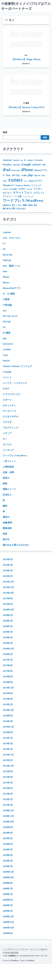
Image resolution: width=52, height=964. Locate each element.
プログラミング (10, 427)
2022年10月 (8, 593)
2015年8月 (8, 699)
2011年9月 (8, 771)
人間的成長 (8, 467)
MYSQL (16, 175)
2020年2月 (8, 621)
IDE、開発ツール (11, 266)
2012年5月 (8, 760)
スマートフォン (22, 192)
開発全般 (7, 528)
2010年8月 (8, 833)
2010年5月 (8, 849)
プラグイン (7, 196)
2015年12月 (8, 688)
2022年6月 (8, 604)
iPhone (27, 169)
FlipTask (16, 165)
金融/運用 (7, 522)
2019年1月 (8, 643)
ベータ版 (17, 196)
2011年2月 (8, 799)
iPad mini (16, 170)
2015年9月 (8, 693)
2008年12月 (8, 916)
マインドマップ (28, 196)
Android (7, 160)
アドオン (38, 189)
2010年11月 (8, 816)
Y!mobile (7, 372)
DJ (25, 160)
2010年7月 (8, 838)
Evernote (38, 160)
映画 (5, 483)
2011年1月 (8, 805)
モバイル (7, 444)
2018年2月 (8, 654)
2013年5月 (8, 743)
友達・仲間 (8, 472)
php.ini (37, 175)
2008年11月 (8, 922)
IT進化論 (7, 305)
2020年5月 (8, 615)
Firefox (7, 164)
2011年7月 (8, 782)
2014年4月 (8, 721)
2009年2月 (8, 911)
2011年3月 (8, 794)
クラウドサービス (12, 394)
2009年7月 (8, 888)
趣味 (5, 506)
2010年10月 (8, 821)
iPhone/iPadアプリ (12, 288)
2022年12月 (8, 581)
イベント (7, 377)
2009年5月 (8, 894)
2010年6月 (8, 844)
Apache (16, 160)
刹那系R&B (7, 205)
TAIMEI (15, 180)
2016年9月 (8, 676)
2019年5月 (8, 637)
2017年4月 (8, 671)
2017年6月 (8, 665)
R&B (43, 175)
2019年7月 (8, 632)
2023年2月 (8, 570)
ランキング (8, 450)
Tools (5, 355)
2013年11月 (8, 727)
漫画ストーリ (9, 489)
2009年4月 (8, 900)
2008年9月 (8, 933)
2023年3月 (8, 565)
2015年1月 (8, 704)
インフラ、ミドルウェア (15, 383)
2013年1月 (8, 749)
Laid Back (30, 960)
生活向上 (7, 494)
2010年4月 (8, 855)
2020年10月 (8, 609)
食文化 (6, 539)
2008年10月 (8, 927)
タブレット (39, 193)
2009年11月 (8, 872)
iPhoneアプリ (41, 170)
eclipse (30, 160)
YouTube (29, 189)
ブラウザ (7, 422)
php (30, 175)
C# (4, 243)
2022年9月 (8, 598)
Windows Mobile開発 (10, 189)
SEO (5, 181)
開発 (35, 205)
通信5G (6, 517)
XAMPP (21, 189)
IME (44, 165)
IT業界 (6, 299)
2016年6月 (8, 682)
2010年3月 (8, 861)
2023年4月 (8, 559)
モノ (5, 439)
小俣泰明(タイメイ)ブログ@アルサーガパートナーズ (27, 956)
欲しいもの (17, 205)
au (22, 160)
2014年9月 (8, 715)
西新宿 (30, 205)
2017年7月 (8, 660)
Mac (8, 175)
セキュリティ (9, 405)
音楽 (5, 534)
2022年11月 (8, 587)
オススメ (7, 193)
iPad (6, 170)
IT (4, 175)
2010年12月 (8, 810)
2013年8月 (8, 732)
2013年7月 (8, 738)
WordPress (15, 960)
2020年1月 (8, 626)
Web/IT (6, 361)
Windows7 (8, 185)
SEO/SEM (8, 344)
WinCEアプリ (35, 181)
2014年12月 (8, 710)
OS (4, 327)
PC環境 (23, 175)
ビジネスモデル (10, 416)
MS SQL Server (10, 316)
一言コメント (9, 461)
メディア (7, 433)
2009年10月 (8, 877)
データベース (9, 411)
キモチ (6, 388)
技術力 (6, 478)
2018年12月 (8, 648)
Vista (25, 181)
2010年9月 (8, 827)
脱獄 (25, 205)
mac (5, 310)
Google (26, 164)
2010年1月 (8, 866)
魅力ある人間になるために (14, 208)
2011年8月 (8, 777)
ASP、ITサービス (12, 238)
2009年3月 (8, 905)
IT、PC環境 (9, 294)
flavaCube (7, 254)
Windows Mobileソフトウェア (28, 185)
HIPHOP (36, 165)
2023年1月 (8, 576)
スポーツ (7, 400)
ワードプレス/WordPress (23, 201)
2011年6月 (8, 788)
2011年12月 (8, 766)
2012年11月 (8, 754)
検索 (5, 132)
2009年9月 (8, 883)
